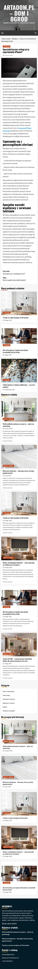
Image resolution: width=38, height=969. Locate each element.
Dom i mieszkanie (8, 691)
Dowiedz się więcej (7, 441)
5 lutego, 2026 (7, 663)
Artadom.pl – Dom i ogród (19, 13)
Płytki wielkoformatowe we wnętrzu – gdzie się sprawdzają (18, 425)
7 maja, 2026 (7, 475)
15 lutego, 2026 (8, 320)
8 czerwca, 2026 (8, 428)
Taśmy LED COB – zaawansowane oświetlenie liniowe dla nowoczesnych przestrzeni (17, 660)
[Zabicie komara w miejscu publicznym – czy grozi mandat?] (19, 370)
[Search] (35, 33)
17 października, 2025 (9, 389)
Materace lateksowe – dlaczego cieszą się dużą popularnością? (18, 472)
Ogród (5, 707)
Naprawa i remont (9, 703)
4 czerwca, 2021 (8, 55)
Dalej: (14, 279)
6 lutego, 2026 (7, 355)
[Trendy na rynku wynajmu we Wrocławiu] (19, 303)
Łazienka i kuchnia (9, 699)
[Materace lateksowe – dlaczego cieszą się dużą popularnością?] (19, 456)
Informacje (6, 46)
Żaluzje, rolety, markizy (9, 923)
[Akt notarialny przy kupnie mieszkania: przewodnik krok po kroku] (19, 336)
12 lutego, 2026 (8, 567)
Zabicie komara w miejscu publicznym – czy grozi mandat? (19, 386)
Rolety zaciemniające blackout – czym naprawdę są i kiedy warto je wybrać (18, 564)
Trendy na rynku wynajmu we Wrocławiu (15, 318)
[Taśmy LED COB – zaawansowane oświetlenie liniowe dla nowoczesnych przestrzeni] (19, 644)
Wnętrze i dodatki (8, 419)
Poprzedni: (14, 272)
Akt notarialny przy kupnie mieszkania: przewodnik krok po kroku (15, 351)
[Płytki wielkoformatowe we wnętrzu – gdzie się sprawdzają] (19, 409)
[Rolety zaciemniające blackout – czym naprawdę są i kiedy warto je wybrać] (19, 548)
